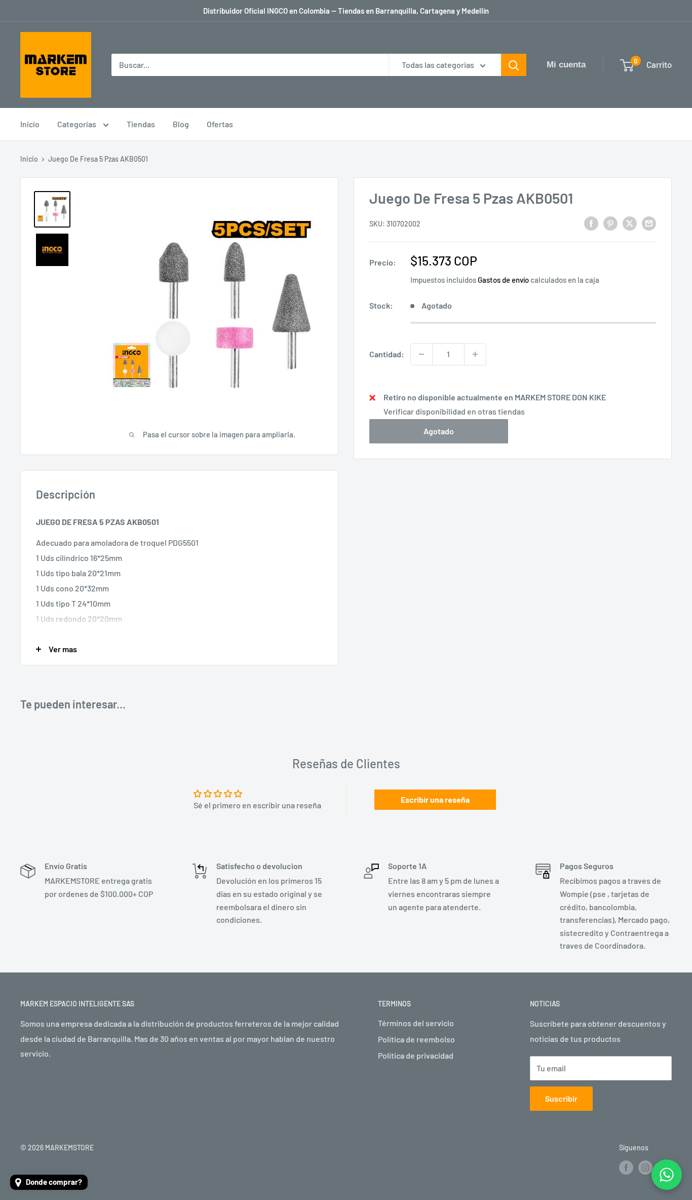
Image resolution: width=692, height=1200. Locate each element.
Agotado (439, 431)
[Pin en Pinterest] (610, 223)
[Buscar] (513, 65)
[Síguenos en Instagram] (645, 1167)
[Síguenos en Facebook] (626, 1167)
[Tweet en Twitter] (630, 223)
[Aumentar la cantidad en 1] (475, 354)
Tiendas (141, 124)
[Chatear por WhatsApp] (666, 1174)
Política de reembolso (416, 1039)
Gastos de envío (503, 279)
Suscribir (561, 1098)
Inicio (30, 124)
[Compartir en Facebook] (591, 223)
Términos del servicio (416, 1023)
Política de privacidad (415, 1055)
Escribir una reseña (435, 799)
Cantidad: (386, 354)
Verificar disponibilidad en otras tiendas (454, 411)
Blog (181, 124)
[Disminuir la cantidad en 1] (421, 354)
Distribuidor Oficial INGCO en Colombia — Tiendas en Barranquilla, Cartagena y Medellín (346, 10)
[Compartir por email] (649, 223)
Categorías (77, 124)
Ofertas (220, 124)
